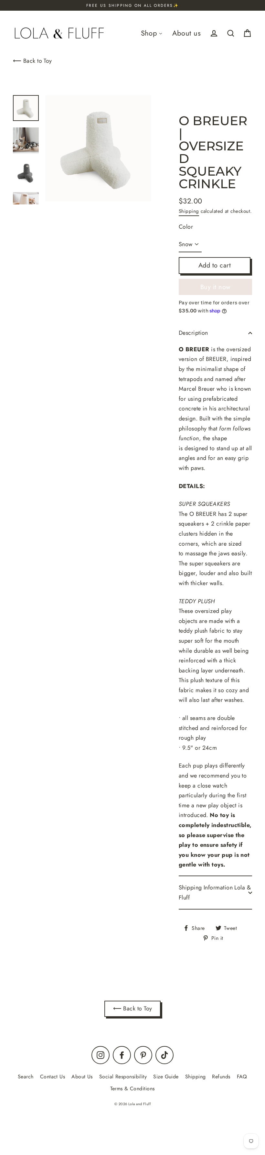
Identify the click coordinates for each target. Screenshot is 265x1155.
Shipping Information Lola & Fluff (215, 892)
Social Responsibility (123, 1076)
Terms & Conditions (132, 1088)
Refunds (221, 1076)
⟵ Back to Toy (32, 61)
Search (26, 1076)
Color (186, 227)
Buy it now (215, 287)
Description (193, 333)
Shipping (189, 211)
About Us (82, 1076)
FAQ (242, 1076)
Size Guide (166, 1076)
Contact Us (52, 1076)
